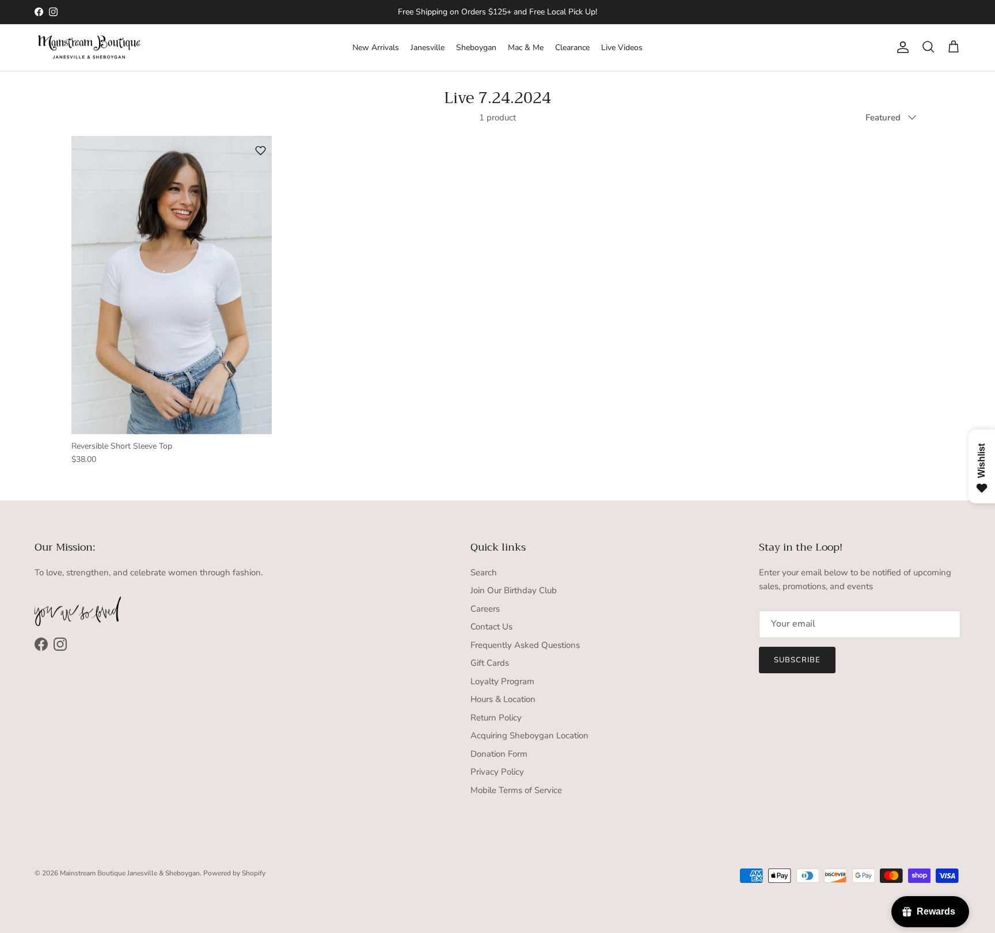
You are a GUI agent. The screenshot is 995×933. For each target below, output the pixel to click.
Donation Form (498, 754)
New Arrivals (375, 47)
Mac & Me (526, 47)
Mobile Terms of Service (516, 790)
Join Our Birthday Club (513, 590)
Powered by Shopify (234, 873)
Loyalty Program (502, 681)
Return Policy (496, 717)
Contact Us (491, 626)
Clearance (572, 47)
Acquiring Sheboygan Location (529, 735)
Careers (485, 609)
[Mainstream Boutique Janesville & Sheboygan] (89, 48)
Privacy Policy (497, 772)
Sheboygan (476, 47)
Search (483, 572)
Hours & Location (503, 699)
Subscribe (797, 660)
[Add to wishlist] (261, 151)
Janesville (428, 47)
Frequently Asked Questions (525, 645)
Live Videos (622, 47)
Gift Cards (489, 663)
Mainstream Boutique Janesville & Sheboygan (130, 873)
